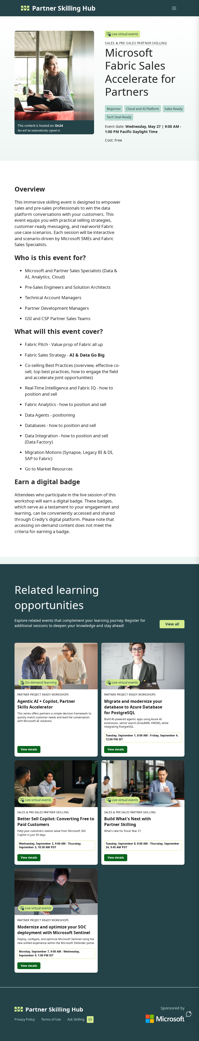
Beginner (114, 109)
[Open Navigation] (174, 8)
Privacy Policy (25, 1019)
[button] (188, 1014)
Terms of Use (51, 1019)
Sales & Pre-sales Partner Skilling (136, 43)
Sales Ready (173, 109)
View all (172, 624)
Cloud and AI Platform (142, 109)
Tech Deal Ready (119, 117)
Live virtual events (125, 34)
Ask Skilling (75, 1019)
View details (29, 749)
